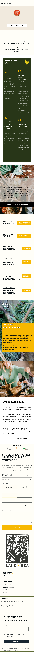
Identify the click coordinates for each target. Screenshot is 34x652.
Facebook (6, 592)
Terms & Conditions (7, 648)
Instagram (6, 589)
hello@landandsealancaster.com (12, 579)
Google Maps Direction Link (9, 606)
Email (6, 625)
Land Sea (6, 3)
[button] (7, 223)
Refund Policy (26, 648)
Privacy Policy (17, 648)
